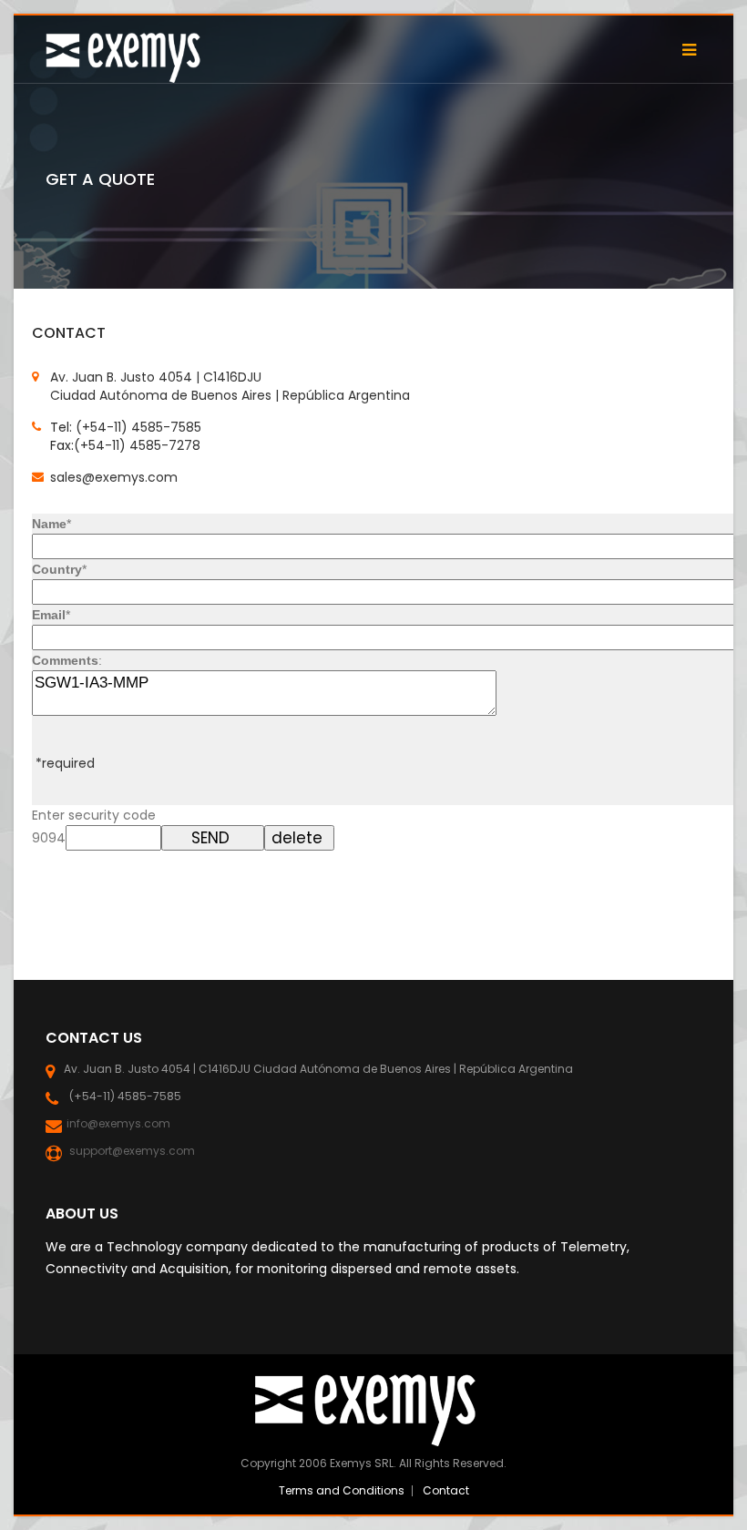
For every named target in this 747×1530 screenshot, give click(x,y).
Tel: (63, 427)
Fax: (62, 445)
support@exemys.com (129, 1150)
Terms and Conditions (341, 1490)
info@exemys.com (117, 1123)
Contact (446, 1490)
